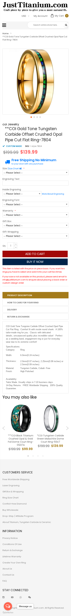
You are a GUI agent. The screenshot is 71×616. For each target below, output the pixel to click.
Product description (19, 295)
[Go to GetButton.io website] (8, 613)
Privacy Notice (10, 538)
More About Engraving (53, 193)
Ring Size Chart (10, 497)
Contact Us (8, 574)
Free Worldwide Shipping (15, 479)
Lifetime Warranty (11, 556)
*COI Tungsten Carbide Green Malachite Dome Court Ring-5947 (50, 438)
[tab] (35, 295)
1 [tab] (28, 456)
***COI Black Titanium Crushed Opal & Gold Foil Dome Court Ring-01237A (20, 440)
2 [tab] (33, 456)
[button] (31, 116)
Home (5, 33)
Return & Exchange (18, 316)
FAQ (4, 580)
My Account (41, 16)
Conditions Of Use (12, 544)
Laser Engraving (10, 485)
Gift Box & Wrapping (13, 491)
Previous (3, 428)
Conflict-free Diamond (14, 503)
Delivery (12, 309)
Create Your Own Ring (14, 562)
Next (67, 428)
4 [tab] (43, 456)
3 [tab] (38, 456)
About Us (7, 568)
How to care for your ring (23, 302)
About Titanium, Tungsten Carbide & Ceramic (26, 522)
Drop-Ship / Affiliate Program (18, 516)
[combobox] (48, 25)
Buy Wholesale (10, 510)
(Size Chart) (15, 168)
